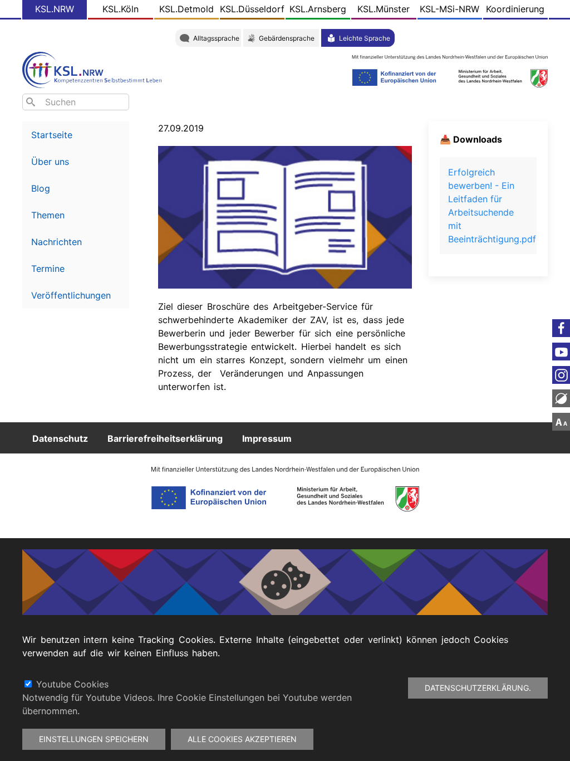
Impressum (267, 437)
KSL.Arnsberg (317, 8)
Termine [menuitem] (48, 268)
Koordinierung (515, 8)
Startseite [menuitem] (51, 134)
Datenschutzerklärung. (478, 687)
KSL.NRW (54, 8)
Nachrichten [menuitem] (56, 241)
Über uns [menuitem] (50, 161)
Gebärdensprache (287, 38)
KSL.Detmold (186, 8)
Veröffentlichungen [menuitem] (71, 295)
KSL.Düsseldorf (252, 8)
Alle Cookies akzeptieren (242, 739)
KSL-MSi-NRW (449, 8)
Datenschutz (60, 437)
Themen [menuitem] (48, 215)
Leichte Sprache (364, 38)
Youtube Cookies (72, 684)
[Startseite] (94, 69)
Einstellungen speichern (94, 739)
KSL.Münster (383, 8)
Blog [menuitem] (40, 188)
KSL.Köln (120, 8)
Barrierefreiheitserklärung (165, 437)
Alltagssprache (216, 38)
